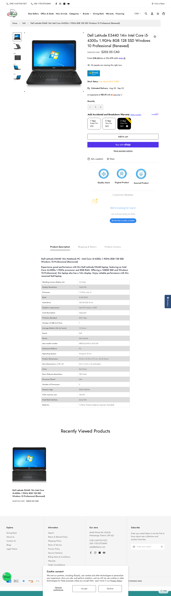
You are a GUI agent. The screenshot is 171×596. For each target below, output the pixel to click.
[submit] (161, 547)
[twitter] (64, 3)
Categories (74, 13)
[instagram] (60, 4)
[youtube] (68, 4)
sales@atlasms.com (97, 546)
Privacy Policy (116, 580)
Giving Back (98, 13)
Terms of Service (55, 544)
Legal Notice (12, 548)
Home (14, 23)
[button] (123, 95)
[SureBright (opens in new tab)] (155, 114)
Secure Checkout (55, 552)
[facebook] (56, 4)
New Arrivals (61, 13)
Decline (110, 588)
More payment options (123, 150)
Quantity (91, 101)
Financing (120, 13)
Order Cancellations (56, 564)
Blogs (9, 544)
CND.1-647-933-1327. (99, 540)
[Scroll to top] (166, 582)
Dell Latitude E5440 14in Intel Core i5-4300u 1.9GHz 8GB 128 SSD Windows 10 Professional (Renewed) (28, 493)
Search (51, 532)
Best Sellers (33, 13)
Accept (84, 588)
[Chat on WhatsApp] (7, 576)
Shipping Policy (54, 540)
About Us (10, 536)
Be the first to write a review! (123, 220)
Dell (23, 23)
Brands (86, 13)
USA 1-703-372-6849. (99, 543)
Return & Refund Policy (58, 536)
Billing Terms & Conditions (59, 556)
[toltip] (155, 36)
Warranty (110, 13)
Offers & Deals (47, 13)
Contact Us (11, 540)
